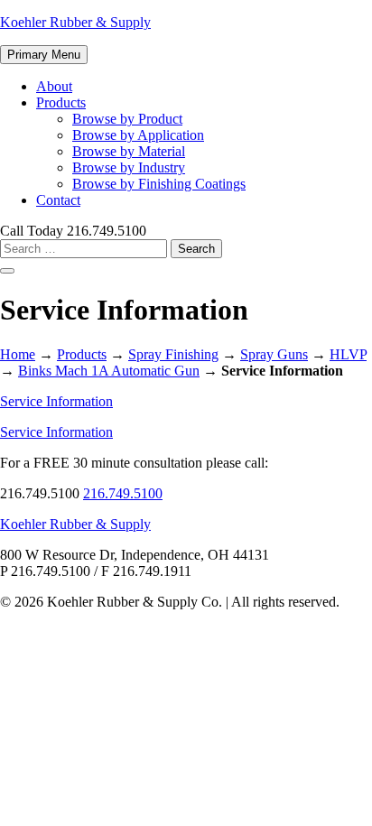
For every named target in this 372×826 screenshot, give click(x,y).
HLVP (348, 354)
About (54, 86)
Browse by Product (127, 118)
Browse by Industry (128, 167)
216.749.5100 (123, 493)
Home (17, 354)
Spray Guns (274, 354)
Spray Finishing (173, 354)
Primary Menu (43, 54)
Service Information (56, 401)
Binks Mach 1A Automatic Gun (109, 370)
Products (61, 102)
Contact (58, 200)
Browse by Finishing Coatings (159, 183)
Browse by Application (138, 135)
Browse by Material (128, 151)
